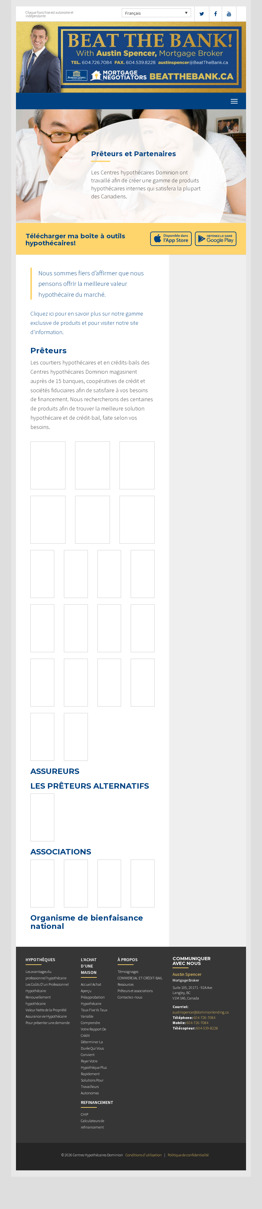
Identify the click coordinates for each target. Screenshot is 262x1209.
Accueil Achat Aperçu (91, 987)
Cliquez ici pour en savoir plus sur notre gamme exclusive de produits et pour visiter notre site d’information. (86, 323)
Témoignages (128, 971)
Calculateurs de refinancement (92, 1123)
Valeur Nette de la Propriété (46, 1009)
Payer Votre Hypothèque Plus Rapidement (94, 1067)
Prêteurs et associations (135, 990)
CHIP (84, 1114)
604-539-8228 (207, 1028)
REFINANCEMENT (97, 1102)
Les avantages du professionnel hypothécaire (46, 974)
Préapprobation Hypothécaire (93, 1000)
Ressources (126, 984)
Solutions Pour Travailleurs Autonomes (92, 1086)
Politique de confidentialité (188, 1154)
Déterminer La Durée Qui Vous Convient (92, 1048)
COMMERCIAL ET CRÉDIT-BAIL (140, 978)
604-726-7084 (204, 1017)
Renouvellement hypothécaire (38, 1000)
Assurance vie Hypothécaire (46, 1016)
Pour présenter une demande (48, 1022)
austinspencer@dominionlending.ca (201, 1012)
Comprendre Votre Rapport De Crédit (93, 1029)
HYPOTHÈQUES (40, 959)
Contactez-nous (130, 997)
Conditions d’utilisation (144, 1154)
